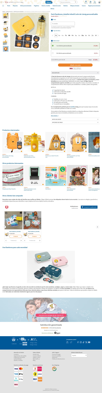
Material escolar (9, 11)
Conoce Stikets (37, 356)
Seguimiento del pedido (20, 356)
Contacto (16, 354)
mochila (72, 107)
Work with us (36, 359)
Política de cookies (55, 390)
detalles (21, 2)
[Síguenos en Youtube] (89, 342)
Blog (34, 360)
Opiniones (54, 357)
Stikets (3, 11)
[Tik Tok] (83, 342)
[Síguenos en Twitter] (86, 342)
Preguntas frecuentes (19, 357)
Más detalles (54, 115)
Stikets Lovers (36, 357)
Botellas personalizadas (19, 11)
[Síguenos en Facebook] (78, 342)
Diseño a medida (18, 360)
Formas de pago (56, 354)
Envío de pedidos (56, 356)
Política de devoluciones (58, 359)
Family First (36, 354)
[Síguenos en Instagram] (80, 342)
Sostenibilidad (17, 359)
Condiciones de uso (47, 390)
